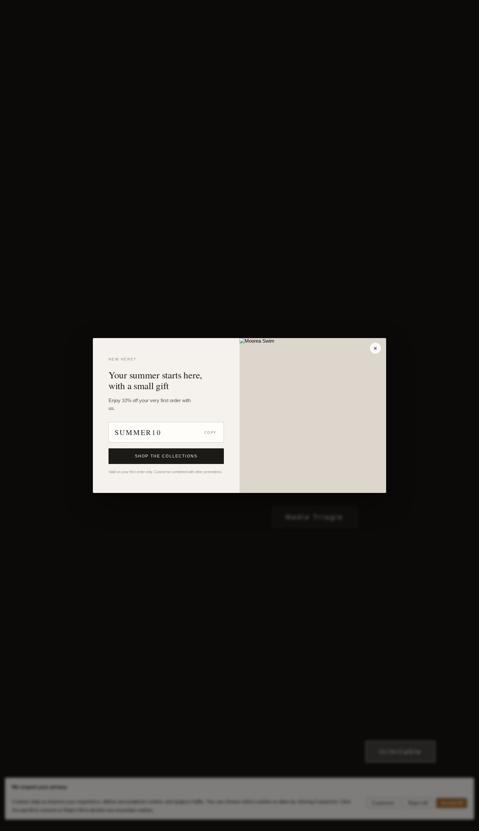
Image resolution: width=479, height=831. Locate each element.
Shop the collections (166, 456)
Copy (210, 432)
